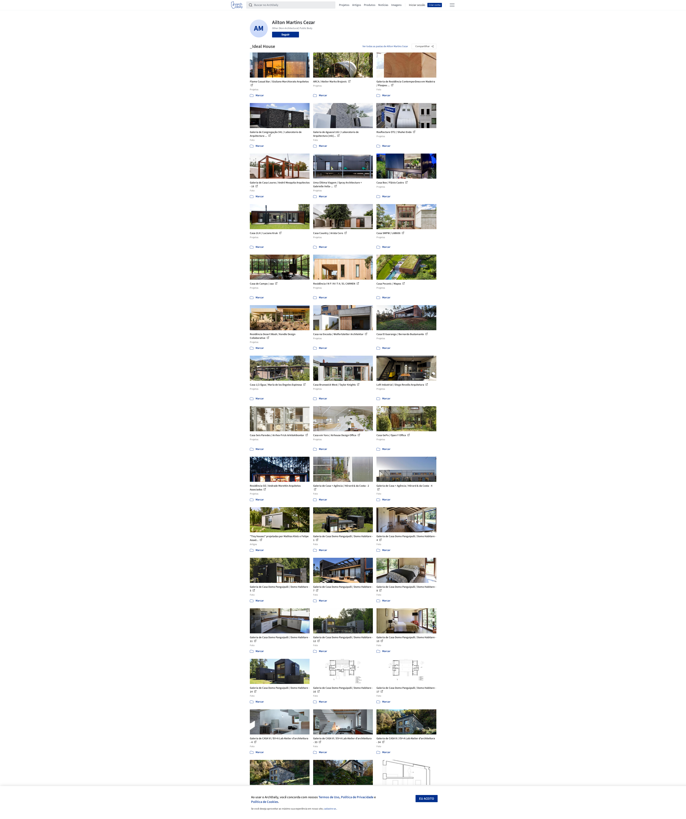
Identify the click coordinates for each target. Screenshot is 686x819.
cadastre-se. (330, 809)
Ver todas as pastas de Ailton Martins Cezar (385, 46)
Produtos (369, 5)
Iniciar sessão (417, 5)
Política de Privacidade (357, 797)
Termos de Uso (329, 797)
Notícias (383, 5)
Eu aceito (426, 798)
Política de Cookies (264, 801)
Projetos (344, 5)
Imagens (396, 5)
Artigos (356, 5)
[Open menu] (452, 5)
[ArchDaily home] (237, 5)
